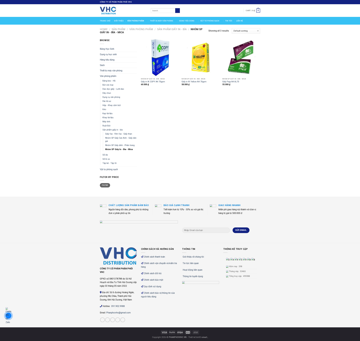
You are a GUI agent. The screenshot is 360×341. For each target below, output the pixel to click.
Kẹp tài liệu (107, 113)
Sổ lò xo (106, 159)
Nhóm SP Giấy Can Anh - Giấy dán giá (120, 139)
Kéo (104, 109)
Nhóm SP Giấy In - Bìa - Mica (119, 149)
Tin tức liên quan (191, 263)
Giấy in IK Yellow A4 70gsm (194, 82)
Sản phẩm (118, 29)
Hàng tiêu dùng (186, 21)
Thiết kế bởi (197, 337)
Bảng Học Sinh (107, 49)
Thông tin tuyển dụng (193, 276)
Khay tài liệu (108, 117)
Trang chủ (105, 21)
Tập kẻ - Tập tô (110, 163)
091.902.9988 (118, 306)
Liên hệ (239, 21)
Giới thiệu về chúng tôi (193, 256)
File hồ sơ (107, 101)
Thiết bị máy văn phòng (161, 21)
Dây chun (107, 93)
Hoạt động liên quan (192, 270)
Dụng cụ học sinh (108, 54)
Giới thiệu (119, 21)
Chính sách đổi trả (152, 273)
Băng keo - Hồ (109, 81)
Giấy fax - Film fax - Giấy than (118, 134)
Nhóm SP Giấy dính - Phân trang (120, 145)
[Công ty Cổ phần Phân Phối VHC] (123, 10)
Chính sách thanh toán (154, 256)
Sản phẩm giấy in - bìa (172, 29)
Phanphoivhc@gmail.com (118, 312)
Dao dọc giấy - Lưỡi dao (113, 89)
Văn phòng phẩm (135, 21)
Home (104, 29)
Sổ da (105, 155)
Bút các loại (108, 85)
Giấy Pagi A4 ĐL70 (230, 82)
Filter (105, 185)
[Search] (177, 10)
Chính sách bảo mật (153, 280)
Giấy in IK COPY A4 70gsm (153, 82)
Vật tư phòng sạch (209, 21)
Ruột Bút (106, 126)
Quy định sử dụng (152, 286)
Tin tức (228, 21)
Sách (102, 65)
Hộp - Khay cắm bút (112, 105)
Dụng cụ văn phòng (111, 97)
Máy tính (106, 121)
